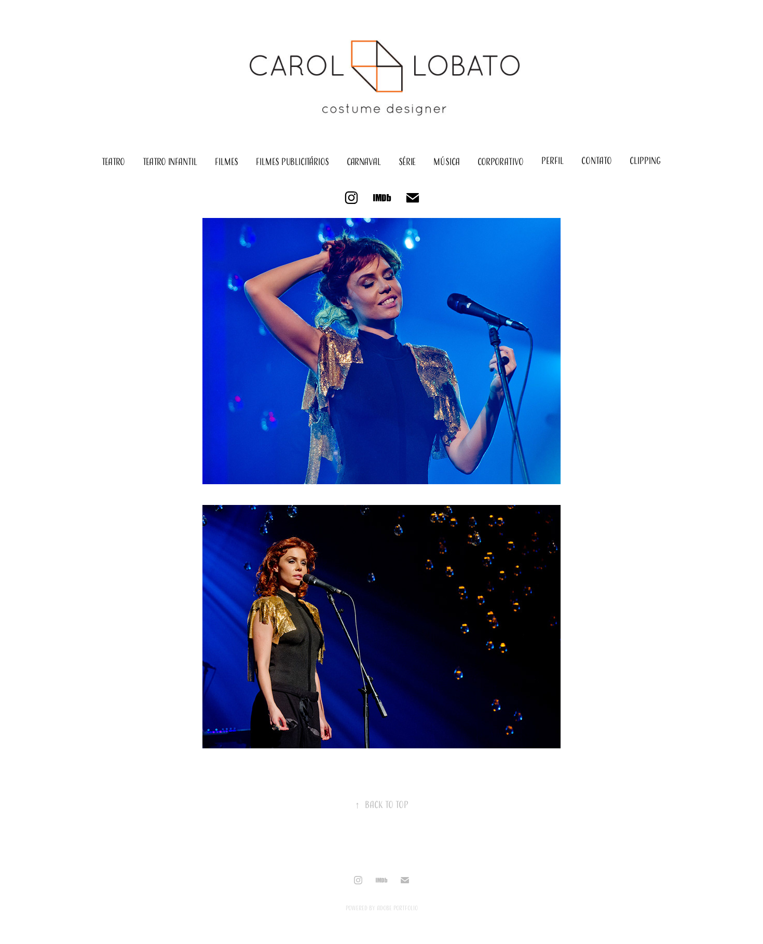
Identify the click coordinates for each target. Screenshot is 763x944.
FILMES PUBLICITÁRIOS (292, 162)
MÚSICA (446, 162)
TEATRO (113, 162)
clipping (645, 161)
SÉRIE (407, 162)
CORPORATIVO (501, 162)
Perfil (552, 161)
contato (596, 161)
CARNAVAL (364, 162)
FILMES (226, 162)
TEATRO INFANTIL (170, 162)
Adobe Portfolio (397, 908)
